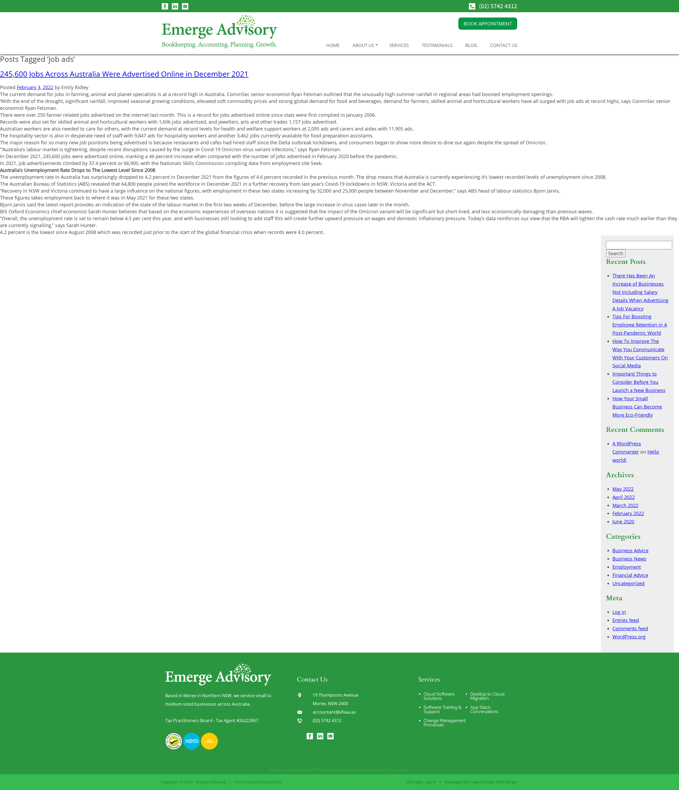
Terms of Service (387, 770)
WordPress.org (629, 636)
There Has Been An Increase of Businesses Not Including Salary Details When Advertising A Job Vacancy (640, 291)
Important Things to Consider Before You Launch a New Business (638, 382)
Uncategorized (628, 583)
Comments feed (630, 628)
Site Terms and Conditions (257, 781)
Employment (626, 567)
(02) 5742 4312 (498, 6)
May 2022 (623, 489)
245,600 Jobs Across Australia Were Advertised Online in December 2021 (124, 74)
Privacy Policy (357, 770)
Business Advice (630, 550)
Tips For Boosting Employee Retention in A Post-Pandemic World (639, 324)
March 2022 (625, 505)
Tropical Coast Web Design (493, 781)
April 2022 (623, 497)
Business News (629, 558)
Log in (619, 612)
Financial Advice (630, 575)
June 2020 (623, 521)
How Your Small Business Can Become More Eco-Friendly (637, 406)
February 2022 (628, 513)
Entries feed (625, 620)
